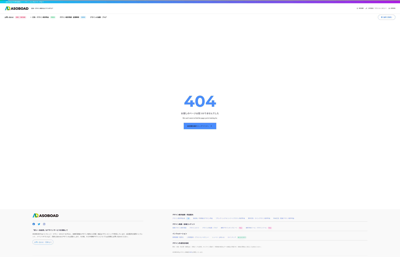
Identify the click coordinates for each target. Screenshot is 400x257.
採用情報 (393, 8)
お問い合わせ (15, 17)
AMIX (190, 252)
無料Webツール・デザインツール (258, 228)
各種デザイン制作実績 (179, 228)
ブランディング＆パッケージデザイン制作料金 (230, 218)
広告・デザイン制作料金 (43, 17)
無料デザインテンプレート (231, 228)
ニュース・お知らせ (218, 237)
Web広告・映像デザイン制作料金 (283, 218)
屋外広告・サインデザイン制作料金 (259, 218)
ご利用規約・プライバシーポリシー (377, 8)
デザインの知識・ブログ (98, 17)
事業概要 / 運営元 (178, 237)
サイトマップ (237, 237)
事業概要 (361, 8)
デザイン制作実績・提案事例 (72, 17)
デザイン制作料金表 (180, 218)
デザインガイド (194, 228)
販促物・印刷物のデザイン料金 (203, 218)
